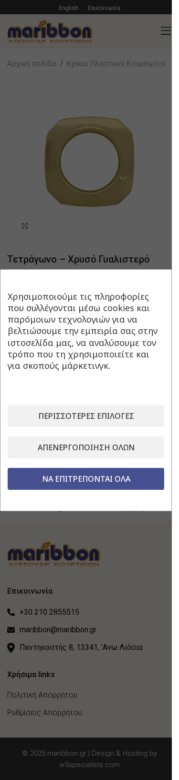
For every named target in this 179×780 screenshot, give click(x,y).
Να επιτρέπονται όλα (86, 479)
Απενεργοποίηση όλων (86, 447)
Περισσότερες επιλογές (86, 416)
